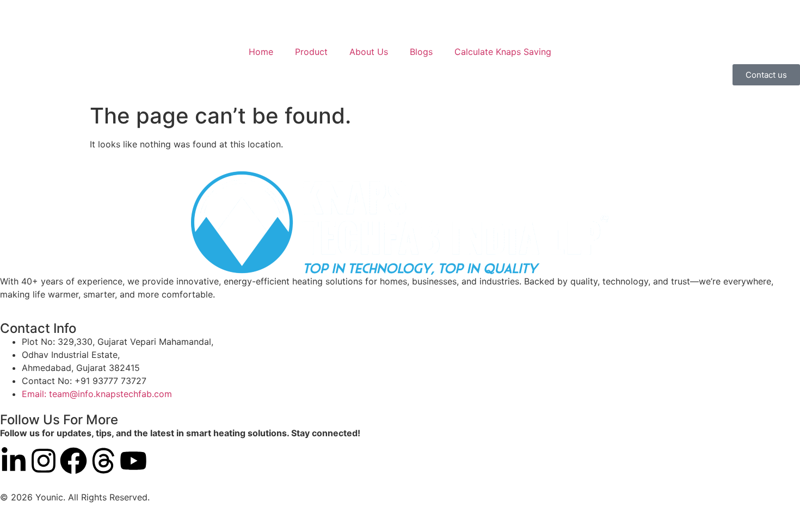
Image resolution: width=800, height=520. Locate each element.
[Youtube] (133, 460)
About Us (368, 51)
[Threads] (103, 460)
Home (261, 51)
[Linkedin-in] (13, 460)
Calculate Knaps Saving (502, 51)
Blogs (421, 51)
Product (311, 51)
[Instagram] (43, 460)
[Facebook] (73, 460)
